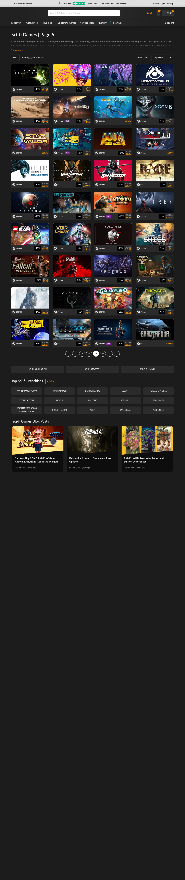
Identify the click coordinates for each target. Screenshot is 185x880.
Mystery (102, 23)
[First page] (68, 354)
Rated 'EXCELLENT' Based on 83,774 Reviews (107, 3)
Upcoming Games (67, 23)
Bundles (47, 23)
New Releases (87, 23)
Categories (32, 23)
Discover (16, 23)
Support (169, 23)
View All (51, 381)
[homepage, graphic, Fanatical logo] (27, 13)
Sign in (149, 13)
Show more (17, 50)
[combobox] (96, 13)
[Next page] (117, 354)
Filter (15, 58)
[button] (22, 3)
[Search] (117, 13)
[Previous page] (75, 354)
